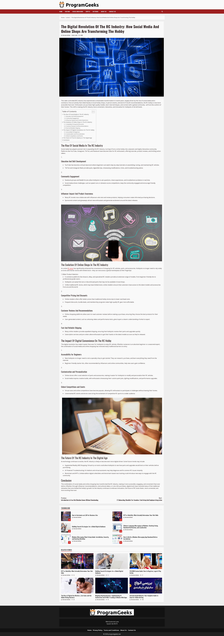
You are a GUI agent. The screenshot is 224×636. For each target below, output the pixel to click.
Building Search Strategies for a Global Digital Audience (66, 527)
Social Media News (77, 11)
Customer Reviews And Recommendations (77, 126)
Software (95, 11)
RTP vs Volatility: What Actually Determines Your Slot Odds (117, 516)
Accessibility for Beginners (73, 132)
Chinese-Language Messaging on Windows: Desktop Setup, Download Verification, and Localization (117, 527)
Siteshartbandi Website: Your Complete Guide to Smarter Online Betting (146, 585)
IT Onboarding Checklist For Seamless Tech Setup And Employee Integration (139, 499)
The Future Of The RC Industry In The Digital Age (77, 138)
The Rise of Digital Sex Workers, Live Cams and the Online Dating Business (77, 585)
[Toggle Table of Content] (92, 111)
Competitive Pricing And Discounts (75, 124)
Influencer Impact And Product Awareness (77, 120)
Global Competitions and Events (74, 136)
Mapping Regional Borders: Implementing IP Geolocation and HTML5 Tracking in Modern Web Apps (111, 585)
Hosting (67, 11)
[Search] (162, 11)
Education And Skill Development (74, 116)
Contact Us (112, 11)
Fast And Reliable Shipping (73, 128)
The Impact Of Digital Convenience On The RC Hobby (78, 130)
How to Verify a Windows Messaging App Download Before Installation (117, 539)
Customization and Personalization (75, 134)
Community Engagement (72, 118)
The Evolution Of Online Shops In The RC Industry (77, 122)
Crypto (88, 11)
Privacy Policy (97, 630)
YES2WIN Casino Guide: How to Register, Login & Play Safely (146, 561)
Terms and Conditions (111, 630)
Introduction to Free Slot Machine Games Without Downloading (79, 499)
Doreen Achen (66, 35)
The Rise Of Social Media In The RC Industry (76, 114)
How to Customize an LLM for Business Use (66, 516)
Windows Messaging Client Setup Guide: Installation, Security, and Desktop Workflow (66, 539)
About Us (103, 11)
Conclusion (66, 140)
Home (60, 11)
